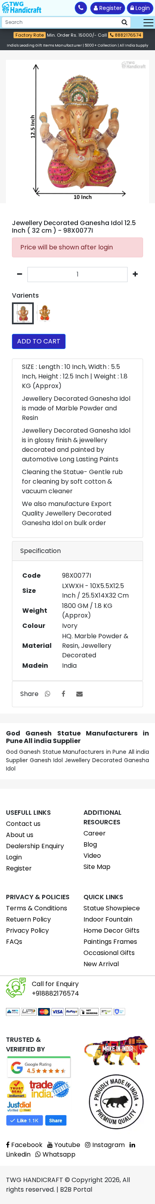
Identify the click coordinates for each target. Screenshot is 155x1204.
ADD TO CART (38, 341)
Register (110, 8)
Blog (90, 844)
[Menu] (148, 22)
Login (142, 8)
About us (19, 834)
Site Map (96, 866)
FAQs (14, 941)
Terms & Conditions (36, 908)
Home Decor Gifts (111, 930)
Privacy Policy (27, 930)
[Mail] (79, 693)
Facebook (26, 1144)
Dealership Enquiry (35, 846)
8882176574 (127, 35)
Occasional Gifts (109, 952)
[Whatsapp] (47, 693)
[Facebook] (63, 693)
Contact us (23, 823)
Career (94, 833)
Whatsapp (58, 1154)
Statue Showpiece (111, 908)
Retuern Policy (28, 919)
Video (92, 855)
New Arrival (101, 964)
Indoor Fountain (107, 919)
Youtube (66, 1144)
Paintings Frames (110, 941)
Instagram (108, 1144)
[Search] (124, 22)
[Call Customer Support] (81, 8)
